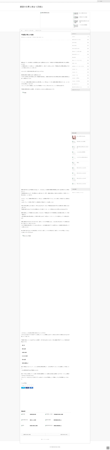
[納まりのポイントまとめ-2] (74, 185)
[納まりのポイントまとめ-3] (74, 179)
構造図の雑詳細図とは (57, 425)
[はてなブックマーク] (31, 385)
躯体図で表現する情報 (33, 425)
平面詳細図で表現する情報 (58, 414)
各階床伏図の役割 (33, 414)
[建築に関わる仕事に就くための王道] (74, 148)
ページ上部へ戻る (107, 448)
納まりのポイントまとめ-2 (81, 183)
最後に (78, 162)
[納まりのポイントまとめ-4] (74, 174)
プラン (42, 37)
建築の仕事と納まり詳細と (31, 7)
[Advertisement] (29, 20)
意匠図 (35, 37)
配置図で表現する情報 (27, 434)
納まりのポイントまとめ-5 (81, 167)
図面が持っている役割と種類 (26, 37)
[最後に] (74, 164)
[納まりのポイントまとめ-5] (74, 169)
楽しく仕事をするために (81, 136)
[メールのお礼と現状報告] (74, 153)
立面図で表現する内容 (63, 434)
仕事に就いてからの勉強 (81, 141)
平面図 (37, 37)
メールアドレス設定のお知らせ (82, 157)
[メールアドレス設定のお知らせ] (74, 158)
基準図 (40, 37)
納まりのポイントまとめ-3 (81, 178)
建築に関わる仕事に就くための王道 (82, 147)
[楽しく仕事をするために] (56, 20)
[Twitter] (23, 387)
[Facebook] (27, 385)
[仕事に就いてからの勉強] (74, 143)
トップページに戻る (46, 439)
